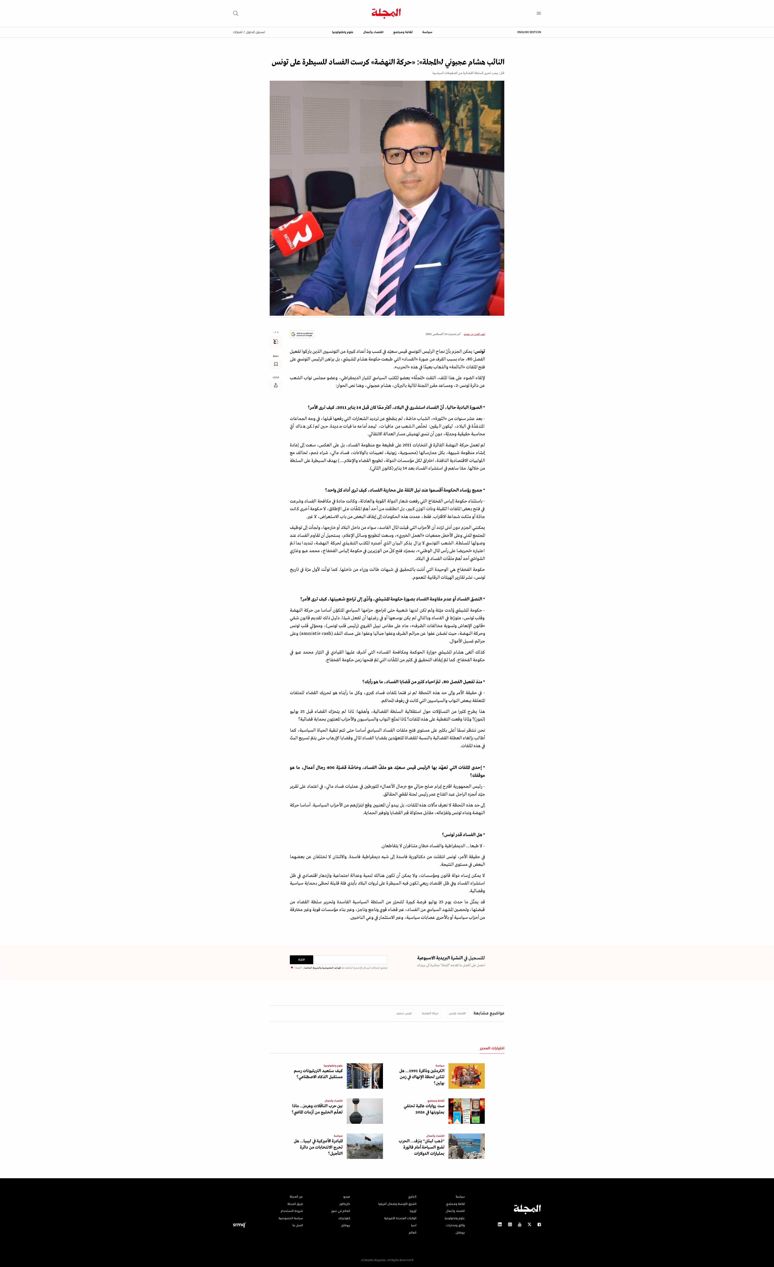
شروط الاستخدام (292, 1211)
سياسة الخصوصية (291, 1218)
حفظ (276, 356)
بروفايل (460, 1232)
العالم (412, 1232)
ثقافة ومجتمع (403, 32)
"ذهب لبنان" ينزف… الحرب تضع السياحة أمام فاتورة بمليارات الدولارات (421, 1147)
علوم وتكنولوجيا (342, 32)
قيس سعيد (404, 1013)
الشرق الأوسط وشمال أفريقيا (397, 1204)
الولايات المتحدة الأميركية (400, 1218)
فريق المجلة (295, 1204)
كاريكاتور (344, 1204)
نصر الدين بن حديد (474, 334)
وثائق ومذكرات (455, 1225)
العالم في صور (340, 1211)
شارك (276, 377)
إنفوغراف (344, 1218)
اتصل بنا (297, 1225)
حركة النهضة (430, 1013)
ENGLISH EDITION (529, 32)
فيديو (346, 1196)
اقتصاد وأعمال (373, 32)
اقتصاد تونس (457, 1013)
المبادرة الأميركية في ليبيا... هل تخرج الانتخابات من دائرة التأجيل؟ (318, 1147)
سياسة (427, 32)
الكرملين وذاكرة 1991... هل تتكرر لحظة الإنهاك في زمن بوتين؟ (421, 1077)
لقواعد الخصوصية (331, 968)
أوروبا (413, 1211)
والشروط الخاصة (312, 968)
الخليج (412, 1196)
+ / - (276, 332)
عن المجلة (296, 1196)
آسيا (413, 1225)
